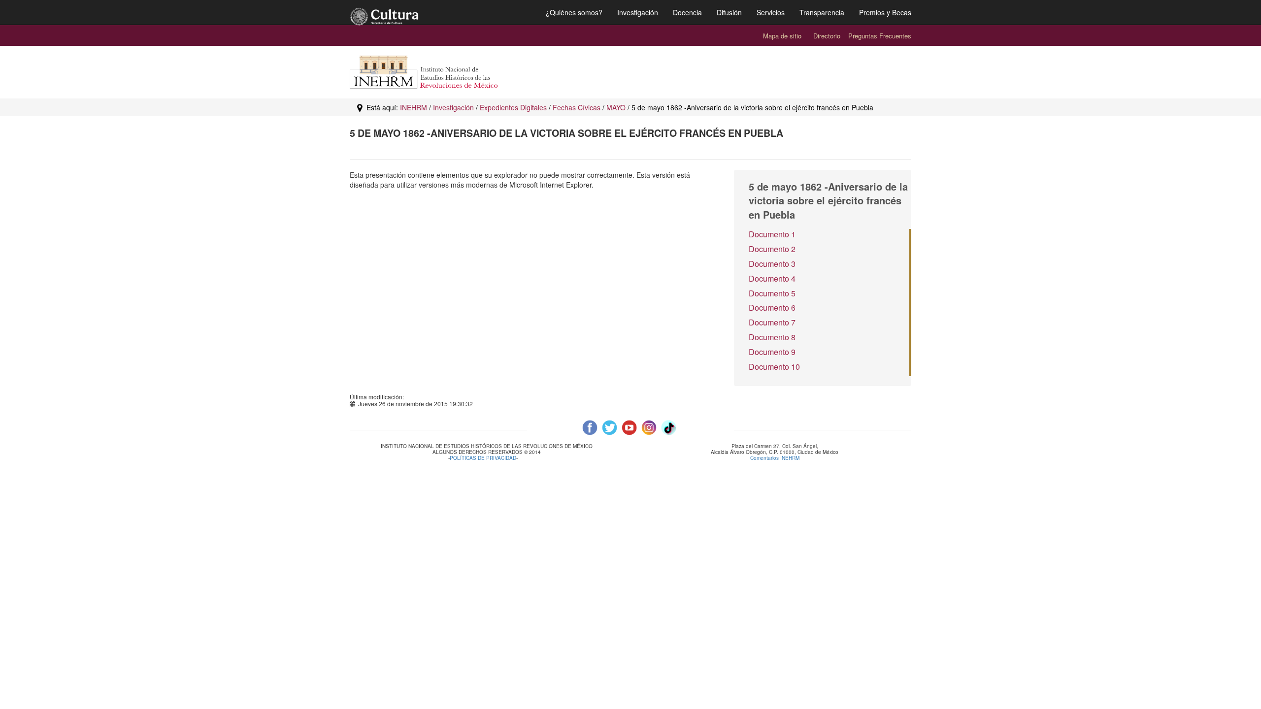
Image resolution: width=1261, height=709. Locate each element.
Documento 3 (772, 263)
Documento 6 (772, 307)
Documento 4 (772, 278)
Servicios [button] (771, 12)
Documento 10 (774, 366)
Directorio (826, 35)
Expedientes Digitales (513, 107)
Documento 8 (772, 337)
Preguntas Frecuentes (879, 35)
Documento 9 (772, 351)
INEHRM (413, 107)
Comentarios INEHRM (774, 457)
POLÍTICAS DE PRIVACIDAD (483, 457)
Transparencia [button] (821, 12)
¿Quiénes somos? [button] (574, 12)
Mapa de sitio (782, 35)
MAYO (616, 107)
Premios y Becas (885, 12)
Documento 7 (772, 322)
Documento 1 (772, 234)
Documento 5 (772, 293)
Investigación (453, 107)
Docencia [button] (687, 12)
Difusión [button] (729, 12)
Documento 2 (772, 249)
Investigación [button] (637, 12)
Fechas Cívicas (576, 107)
